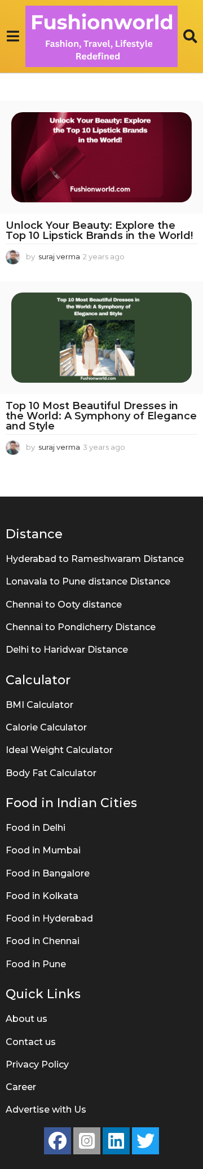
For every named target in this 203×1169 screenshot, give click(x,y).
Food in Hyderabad (49, 918)
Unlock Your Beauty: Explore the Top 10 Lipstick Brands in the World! (99, 230)
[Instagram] (86, 1140)
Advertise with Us (46, 1109)
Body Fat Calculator (51, 773)
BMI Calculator (39, 704)
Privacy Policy (37, 1064)
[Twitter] (145, 1140)
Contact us (31, 1042)
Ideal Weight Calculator (59, 750)
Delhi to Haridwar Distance (67, 649)
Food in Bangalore (48, 873)
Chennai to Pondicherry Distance (81, 627)
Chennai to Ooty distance (64, 604)
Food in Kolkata (42, 896)
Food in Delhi (35, 827)
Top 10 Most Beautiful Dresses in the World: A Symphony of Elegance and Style (101, 416)
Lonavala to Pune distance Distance (88, 581)
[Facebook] (57, 1140)
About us (26, 1018)
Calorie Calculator (46, 727)
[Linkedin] (116, 1140)
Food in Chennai (43, 941)
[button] (13, 36)
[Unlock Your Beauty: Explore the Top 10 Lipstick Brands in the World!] (101, 157)
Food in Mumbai (43, 850)
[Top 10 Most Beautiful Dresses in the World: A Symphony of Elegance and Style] (101, 337)
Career (21, 1087)
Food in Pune (36, 964)
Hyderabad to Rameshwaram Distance (95, 558)
